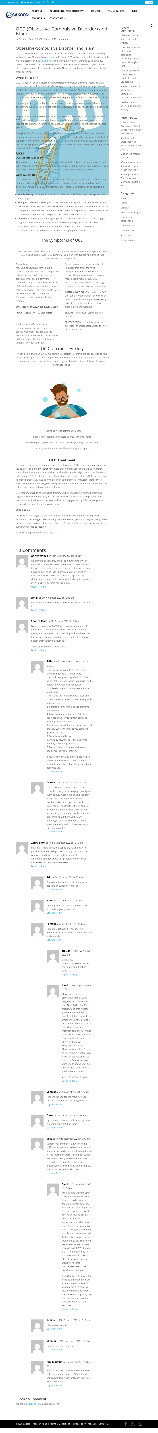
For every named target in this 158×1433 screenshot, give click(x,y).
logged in (34, 1403)
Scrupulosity (46, 60)
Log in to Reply (38, 586)
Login (149, 2)
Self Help (37, 18)
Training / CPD (116, 11)
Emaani (23, 39)
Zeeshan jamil (128, 102)
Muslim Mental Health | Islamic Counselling (129, 78)
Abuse (124, 198)
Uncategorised (128, 239)
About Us (37, 11)
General (125, 207)
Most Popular (127, 230)
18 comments (61, 39)
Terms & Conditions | (61, 1423)
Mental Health (128, 225)
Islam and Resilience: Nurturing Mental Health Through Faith (130, 58)
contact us (47, 532)
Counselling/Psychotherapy (66, 11)
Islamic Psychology (130, 212)
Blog (134, 11)
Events (48, 39)
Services (95, 11)
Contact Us (56, 18)
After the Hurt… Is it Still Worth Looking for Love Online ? (131, 166)
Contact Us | (104, 1423)
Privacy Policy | (79, 1423)
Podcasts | (92, 1423)
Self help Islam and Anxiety (130, 39)
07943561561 (13, 2)
